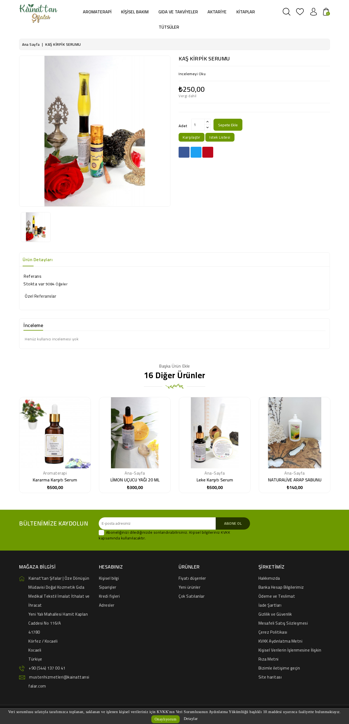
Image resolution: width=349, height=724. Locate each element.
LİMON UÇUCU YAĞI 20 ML (135, 480)
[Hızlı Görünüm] (68, 434)
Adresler (107, 605)
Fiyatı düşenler (192, 578)
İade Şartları (270, 605)
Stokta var (33, 283)
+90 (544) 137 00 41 (47, 668)
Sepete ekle (228, 125)
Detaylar (191, 719)
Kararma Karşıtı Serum (55, 480)
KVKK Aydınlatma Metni (280, 641)
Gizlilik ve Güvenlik (275, 614)
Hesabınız (111, 566)
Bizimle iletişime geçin (279, 668)
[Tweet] (196, 152)
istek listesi (219, 137)
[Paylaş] (184, 152)
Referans (32, 276)
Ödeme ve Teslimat (276, 596)
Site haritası (270, 677)
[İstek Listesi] (55, 434)
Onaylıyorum (166, 719)
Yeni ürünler (189, 587)
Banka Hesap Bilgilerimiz (281, 587)
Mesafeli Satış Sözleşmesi (283, 623)
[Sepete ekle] (66, 463)
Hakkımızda (269, 578)
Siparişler (107, 587)
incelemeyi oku (192, 74)
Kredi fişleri (109, 596)
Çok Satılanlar (191, 596)
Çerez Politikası (272, 632)
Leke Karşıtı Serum (215, 480)
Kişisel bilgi (109, 578)
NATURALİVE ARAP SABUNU (294, 480)
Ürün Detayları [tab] (38, 259)
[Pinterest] (207, 152)
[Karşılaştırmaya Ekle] (41, 434)
